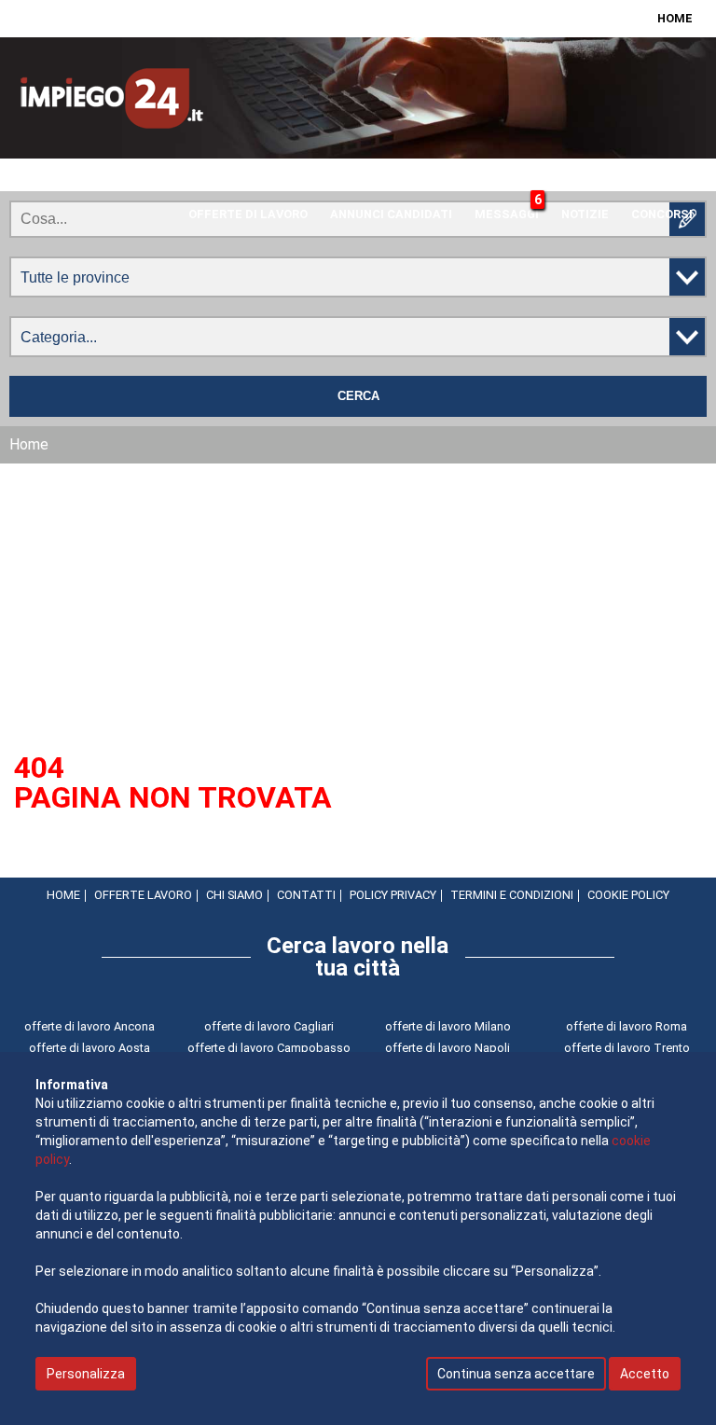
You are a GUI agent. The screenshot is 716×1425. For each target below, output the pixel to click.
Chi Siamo (234, 895)
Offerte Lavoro (143, 895)
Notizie (585, 214)
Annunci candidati (391, 214)
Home (63, 895)
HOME (675, 18)
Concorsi (662, 214)
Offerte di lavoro (248, 214)
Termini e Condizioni (511, 895)
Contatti (306, 895)
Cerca (358, 396)
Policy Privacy (393, 895)
